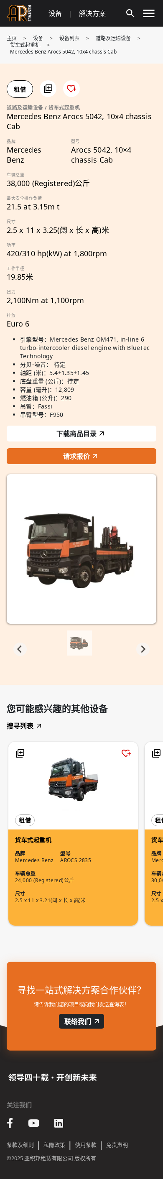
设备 (55, 13)
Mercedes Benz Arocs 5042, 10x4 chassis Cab (63, 51)
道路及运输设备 (113, 38)
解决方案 (92, 13)
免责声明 (117, 1144)
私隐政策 (54, 1144)
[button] (48, 88)
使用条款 (86, 1144)
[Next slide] (143, 649)
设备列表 (69, 38)
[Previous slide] (20, 649)
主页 (12, 38)
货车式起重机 (25, 44)
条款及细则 (20, 1144)
